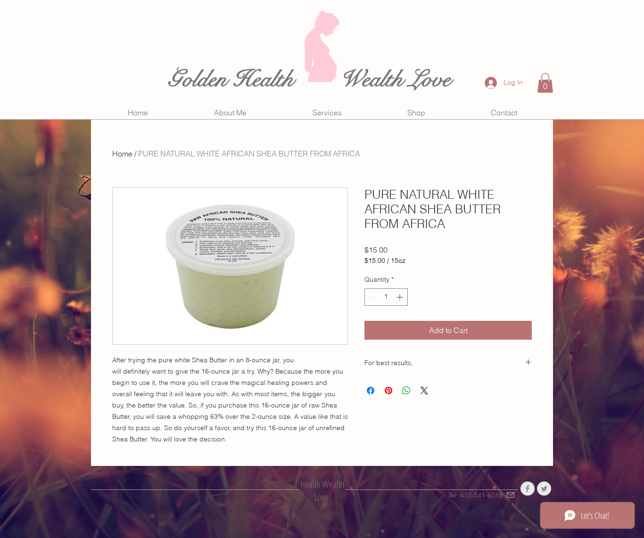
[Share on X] (424, 390)
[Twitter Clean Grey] (544, 488)
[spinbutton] (386, 297)
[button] (545, 83)
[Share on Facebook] (370, 390)
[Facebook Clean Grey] (527, 488)
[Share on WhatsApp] (406, 390)
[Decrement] (372, 297)
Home (122, 153)
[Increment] (400, 297)
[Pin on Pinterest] (388, 390)
